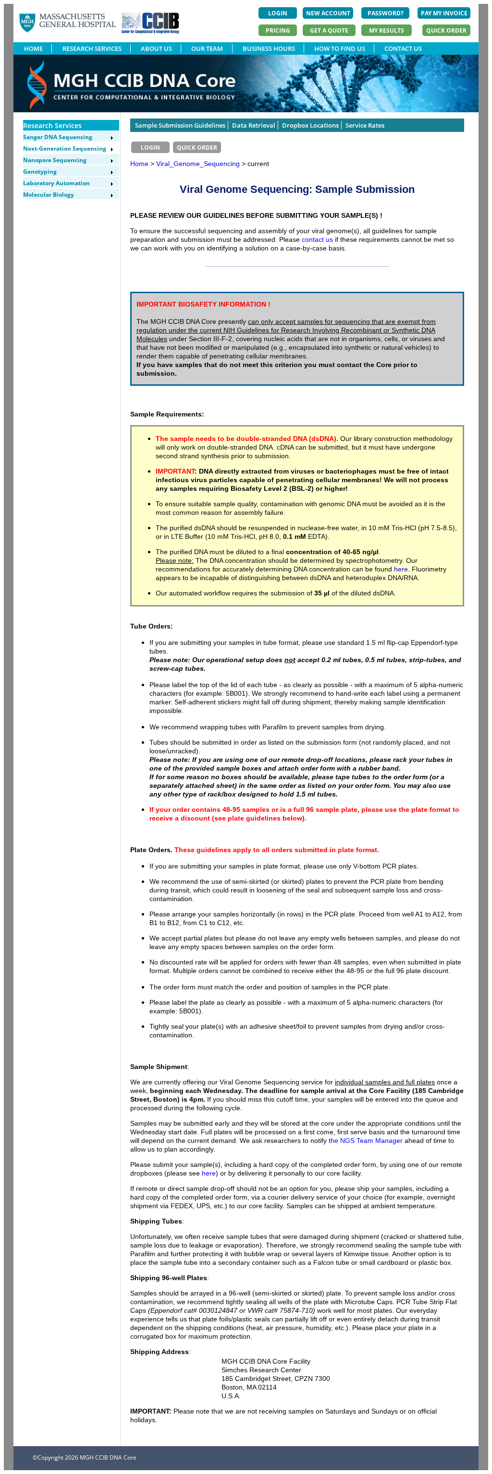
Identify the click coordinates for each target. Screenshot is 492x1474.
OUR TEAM (207, 48)
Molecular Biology (48, 194)
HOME (33, 48)
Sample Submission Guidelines (180, 125)
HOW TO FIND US (339, 48)
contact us (317, 239)
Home (139, 163)
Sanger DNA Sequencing (57, 137)
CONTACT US (403, 48)
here (401, 569)
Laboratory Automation (56, 183)
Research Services (52, 125)
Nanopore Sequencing (54, 160)
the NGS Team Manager (366, 1140)
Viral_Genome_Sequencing (199, 163)
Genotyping (40, 171)
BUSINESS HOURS (269, 48)
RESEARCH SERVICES (92, 48)
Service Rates (364, 125)
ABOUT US (156, 48)
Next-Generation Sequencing (64, 148)
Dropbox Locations (310, 125)
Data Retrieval (253, 125)
